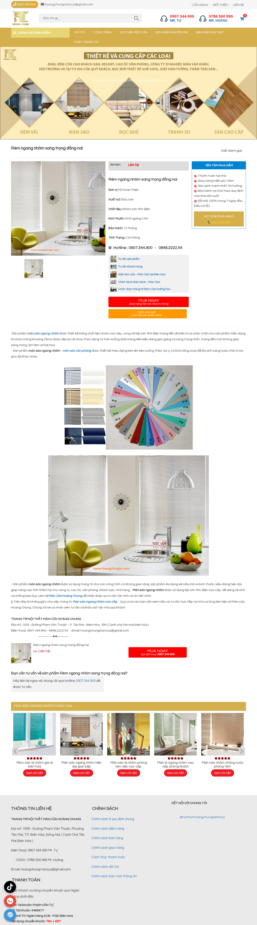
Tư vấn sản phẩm (128, 259)
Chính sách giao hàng (107, 848)
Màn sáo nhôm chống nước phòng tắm (222, 764)
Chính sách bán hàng (107, 838)
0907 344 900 (220, 222)
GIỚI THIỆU (220, 4)
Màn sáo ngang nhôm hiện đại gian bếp (81, 764)
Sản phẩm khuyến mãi (171, 32)
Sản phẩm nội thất (210, 32)
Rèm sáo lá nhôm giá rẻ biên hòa (34, 764)
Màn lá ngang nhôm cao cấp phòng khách (175, 764)
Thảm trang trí (86, 42)
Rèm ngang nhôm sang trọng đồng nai (61, 645)
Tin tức (79, 32)
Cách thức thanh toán (108, 857)
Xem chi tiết (34, 773)
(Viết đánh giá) (231, 150)
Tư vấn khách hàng (130, 266)
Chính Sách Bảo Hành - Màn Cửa (138, 282)
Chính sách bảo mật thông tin (114, 876)
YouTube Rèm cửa (133, 32)
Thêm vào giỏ (146, 314)
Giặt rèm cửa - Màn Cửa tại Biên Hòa (141, 274)
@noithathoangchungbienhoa (202, 817)
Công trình (102, 32)
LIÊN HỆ (238, 4)
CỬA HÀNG (200, 4)
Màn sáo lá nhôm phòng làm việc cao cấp (128, 764)
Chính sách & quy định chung (112, 819)
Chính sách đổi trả (105, 867)
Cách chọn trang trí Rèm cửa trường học (143, 289)
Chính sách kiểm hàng (107, 829)
